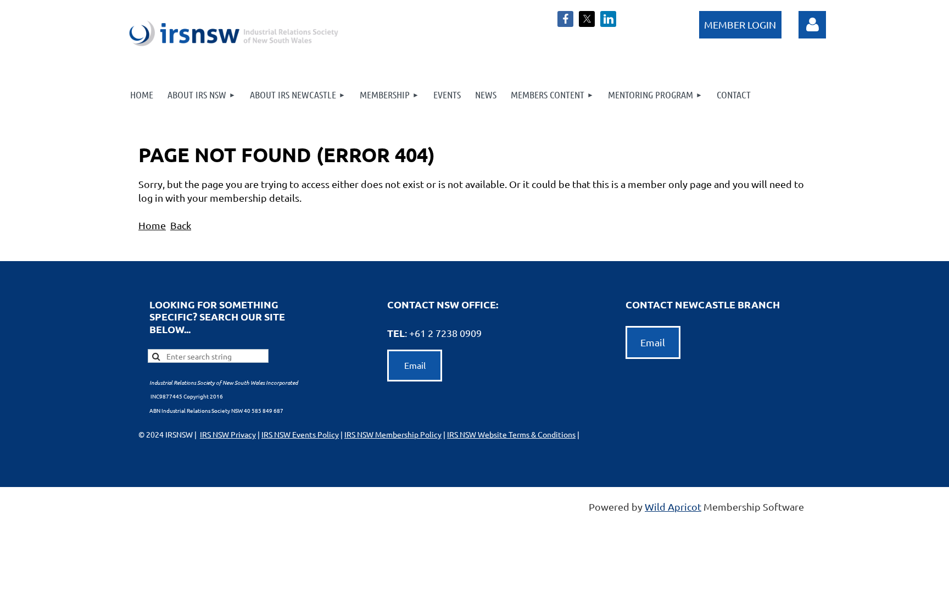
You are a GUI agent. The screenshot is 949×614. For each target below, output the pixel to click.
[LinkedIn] (608, 19)
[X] (587, 19)
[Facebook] (565, 19)
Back (180, 225)
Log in (812, 24)
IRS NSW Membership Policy (393, 434)
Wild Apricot (673, 506)
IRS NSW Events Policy (300, 434)
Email (415, 364)
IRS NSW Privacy (228, 434)
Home (152, 225)
